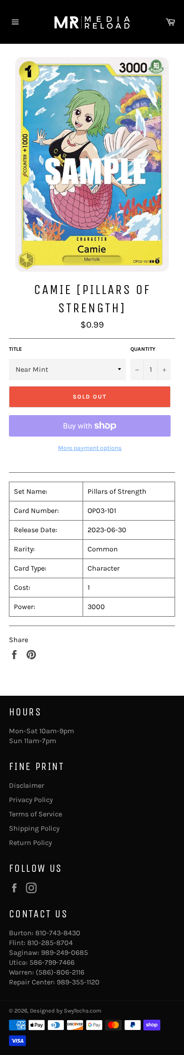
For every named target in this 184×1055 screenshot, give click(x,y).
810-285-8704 (50, 942)
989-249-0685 (64, 952)
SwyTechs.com (82, 1010)
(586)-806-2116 (60, 972)
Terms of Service (35, 814)
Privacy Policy (31, 799)
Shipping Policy (34, 828)
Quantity (142, 349)
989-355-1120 (78, 982)
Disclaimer (26, 785)
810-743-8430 (57, 933)
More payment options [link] (89, 448)
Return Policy (30, 842)
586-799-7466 (52, 962)
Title (15, 349)
